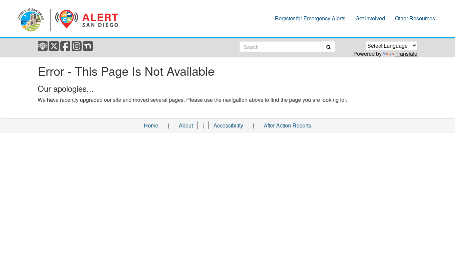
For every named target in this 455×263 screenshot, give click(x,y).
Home (152, 125)
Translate (406, 53)
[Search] (328, 46)
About (186, 125)
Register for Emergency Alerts (310, 18)
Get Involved (370, 18)
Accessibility (229, 125)
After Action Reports (287, 125)
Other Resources (415, 18)
